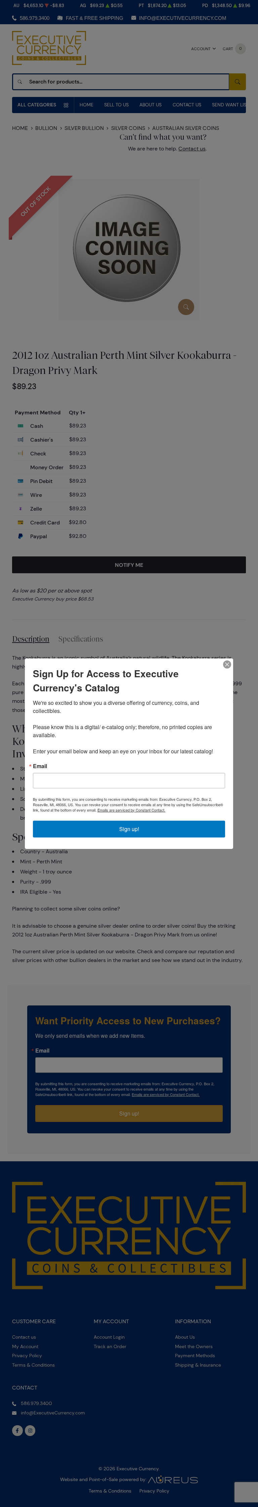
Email (40, 766)
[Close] (227, 664)
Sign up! (129, 829)
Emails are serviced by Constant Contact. (131, 810)
